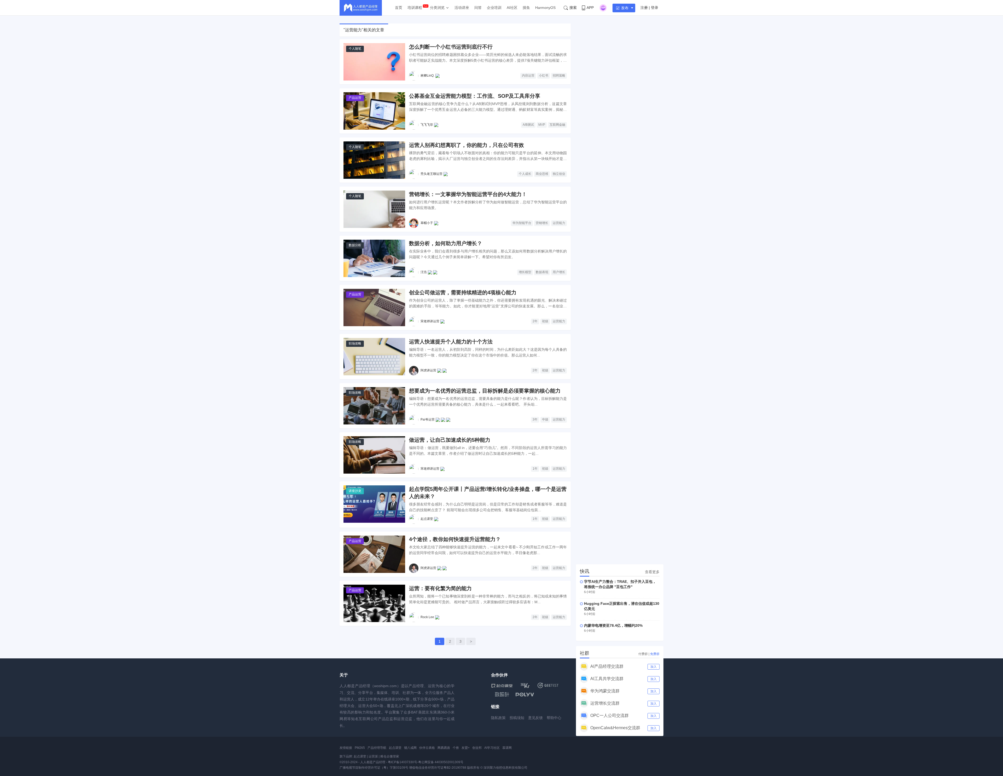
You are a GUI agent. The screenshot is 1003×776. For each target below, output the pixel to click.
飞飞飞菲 (427, 125)
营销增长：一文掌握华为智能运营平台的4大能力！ (468, 194)
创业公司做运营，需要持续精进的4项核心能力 (462, 292)
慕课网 (507, 748)
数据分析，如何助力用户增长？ (445, 243)
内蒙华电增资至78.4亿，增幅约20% (613, 625)
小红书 (543, 75)
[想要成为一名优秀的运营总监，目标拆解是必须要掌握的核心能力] (374, 405)
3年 (535, 419)
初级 (545, 321)
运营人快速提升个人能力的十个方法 (451, 341)
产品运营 (355, 98)
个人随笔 (355, 48)
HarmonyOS (545, 7)
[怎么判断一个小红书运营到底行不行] (374, 62)
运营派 (373, 756)
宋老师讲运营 (430, 321)
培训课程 (414, 7)
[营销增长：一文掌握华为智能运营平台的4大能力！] (374, 209)
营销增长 (542, 223)
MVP (541, 125)
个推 (456, 748)
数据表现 (542, 272)
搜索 (573, 7)
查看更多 (652, 572)
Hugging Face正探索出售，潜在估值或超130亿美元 (621, 606)
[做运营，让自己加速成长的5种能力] (374, 455)
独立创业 (559, 174)
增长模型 (525, 272)
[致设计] (502, 694)
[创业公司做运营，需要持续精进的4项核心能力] (374, 307)
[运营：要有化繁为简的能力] (374, 603)
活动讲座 (461, 7)
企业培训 (494, 7)
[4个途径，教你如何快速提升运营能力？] (374, 554)
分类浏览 (437, 7)
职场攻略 (355, 343)
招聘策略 (559, 75)
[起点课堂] (501, 685)
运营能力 (559, 223)
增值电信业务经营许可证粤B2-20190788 (437, 767)
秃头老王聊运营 (431, 174)
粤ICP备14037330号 (402, 762)
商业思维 (542, 174)
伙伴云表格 (427, 748)
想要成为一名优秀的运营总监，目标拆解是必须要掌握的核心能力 (485, 391)
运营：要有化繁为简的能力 (440, 588)
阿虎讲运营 (428, 370)
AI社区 (512, 7)
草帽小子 (427, 223)
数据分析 (355, 245)
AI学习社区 (492, 748)
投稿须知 (517, 718)
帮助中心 (554, 718)
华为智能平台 (521, 223)
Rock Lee (427, 617)
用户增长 (559, 272)
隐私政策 (498, 718)
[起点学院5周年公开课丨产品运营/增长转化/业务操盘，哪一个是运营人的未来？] (374, 504)
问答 (478, 7)
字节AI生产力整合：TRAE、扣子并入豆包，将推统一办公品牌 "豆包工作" (620, 584)
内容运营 (528, 75)
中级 (545, 419)
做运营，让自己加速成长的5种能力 (449, 440)
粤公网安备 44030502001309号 (440, 762)
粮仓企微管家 (389, 756)
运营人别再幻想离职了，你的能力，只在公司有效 (466, 145)
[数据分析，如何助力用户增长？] (374, 258)
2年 (535, 321)
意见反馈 (535, 718)
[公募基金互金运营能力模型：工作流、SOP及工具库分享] (374, 111)
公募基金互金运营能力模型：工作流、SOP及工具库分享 (474, 96)
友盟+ (466, 748)
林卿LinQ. (427, 75)
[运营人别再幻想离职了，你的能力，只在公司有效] (374, 160)
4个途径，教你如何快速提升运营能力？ (455, 539)
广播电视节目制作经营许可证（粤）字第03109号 (374, 767)
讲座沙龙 (355, 491)
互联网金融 (557, 125)
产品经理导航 (377, 748)
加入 (653, 667)
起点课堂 (427, 519)
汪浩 (424, 272)
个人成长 (525, 174)
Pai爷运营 (428, 419)
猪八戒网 (410, 748)
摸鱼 (526, 7)
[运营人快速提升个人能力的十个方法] (374, 356)
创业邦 (477, 748)
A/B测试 (528, 125)
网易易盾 (444, 748)
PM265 (360, 748)
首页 (398, 7)
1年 (535, 468)
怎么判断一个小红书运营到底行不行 (451, 47)
